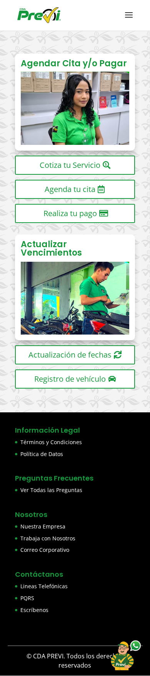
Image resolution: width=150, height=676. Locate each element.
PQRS (27, 598)
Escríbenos (34, 610)
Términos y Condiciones (51, 442)
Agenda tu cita (70, 189)
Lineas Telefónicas (44, 586)
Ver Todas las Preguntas (51, 490)
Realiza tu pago (70, 213)
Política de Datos (41, 454)
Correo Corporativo (44, 549)
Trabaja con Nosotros (47, 538)
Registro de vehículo (70, 379)
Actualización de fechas (70, 354)
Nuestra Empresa (42, 526)
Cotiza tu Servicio (70, 165)
